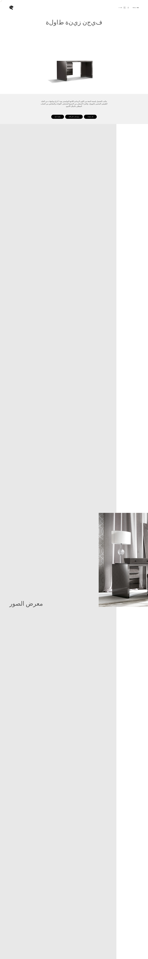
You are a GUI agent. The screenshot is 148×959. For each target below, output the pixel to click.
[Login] (129, 7)
